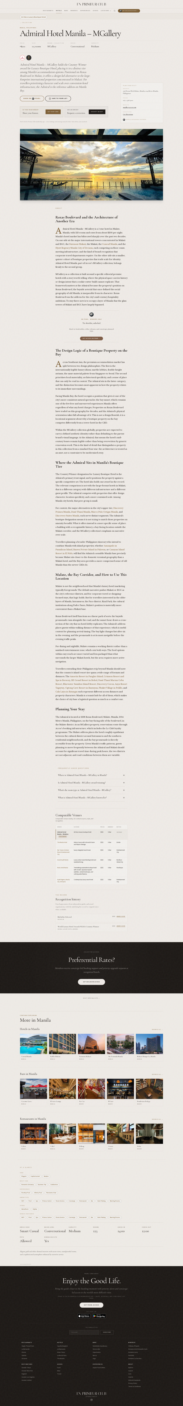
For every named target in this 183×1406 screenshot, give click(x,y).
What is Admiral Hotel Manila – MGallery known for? (82, 797)
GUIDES (95, 10)
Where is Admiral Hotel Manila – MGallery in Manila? (82, 775)
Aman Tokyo (61, 1352)
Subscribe (107, 1332)
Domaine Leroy (133, 1352)
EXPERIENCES (85, 10)
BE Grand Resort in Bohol (84, 680)
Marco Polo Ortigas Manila (104, 512)
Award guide (121, 916)
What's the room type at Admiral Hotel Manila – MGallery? (84, 790)
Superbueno (97, 1352)
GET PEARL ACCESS (91, 1305)
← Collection (26, 22)
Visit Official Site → (91, 998)
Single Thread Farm (28, 1346)
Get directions (128, 114)
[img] (22, 57)
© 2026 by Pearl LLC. (91, 1397)
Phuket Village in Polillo (110, 688)
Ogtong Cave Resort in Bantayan (81, 688)
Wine (58, 1371)
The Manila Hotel (62, 842)
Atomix (24, 1352)
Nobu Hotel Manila (62, 868)
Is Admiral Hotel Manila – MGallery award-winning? (82, 782)
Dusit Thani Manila (80, 512)
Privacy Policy (132, 1383)
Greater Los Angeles (28, 1377)
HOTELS (59, 10)
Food (58, 1368)
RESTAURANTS (48, 10)
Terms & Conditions (134, 1387)
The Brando (61, 1359)
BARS (66, 10)
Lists (129, 1374)
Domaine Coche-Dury (134, 1359)
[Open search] (114, 10)
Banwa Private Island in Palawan (89, 549)
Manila (22, 28)
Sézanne (24, 1359)
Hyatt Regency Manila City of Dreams (74, 248)
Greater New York (27, 1371)
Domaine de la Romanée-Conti (137, 1349)
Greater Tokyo (26, 1368)
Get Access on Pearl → (92, 338)
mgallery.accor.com (129, 107)
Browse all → (157, 1029)
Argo (94, 1359)
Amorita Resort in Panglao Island (86, 676)
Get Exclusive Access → (130, 10)
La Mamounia (61, 1349)
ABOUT (130, 1364)
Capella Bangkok (62, 1346)
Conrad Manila (109, 244)
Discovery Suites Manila (67, 516)
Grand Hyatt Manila (62, 860)
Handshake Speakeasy (100, 1346)
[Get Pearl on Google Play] (99, 1316)
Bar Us (95, 1356)
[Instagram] (91, 1400)
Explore (130, 1368)
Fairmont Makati (77, 244)
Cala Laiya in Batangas (66, 692)
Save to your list (59, 98)
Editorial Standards (134, 1380)
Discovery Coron (105, 684)
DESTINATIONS (27, 1364)
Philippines (31, 28)
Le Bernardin (26, 1349)
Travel (59, 1374)
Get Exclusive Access (91, 982)
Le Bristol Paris (62, 1356)
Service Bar (96, 1349)
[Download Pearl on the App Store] (84, 1316)
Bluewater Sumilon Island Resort (79, 684)
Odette (24, 1356)
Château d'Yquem (133, 1346)
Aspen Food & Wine (99, 1368)
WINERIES (74, 10)
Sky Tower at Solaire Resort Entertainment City (63, 852)
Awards (130, 1377)
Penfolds (131, 1356)
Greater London (27, 1380)
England (24, 1374)
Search (130, 1371)
